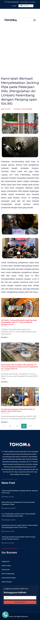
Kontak (14, 6)
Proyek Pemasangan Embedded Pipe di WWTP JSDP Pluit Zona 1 (17, 410)
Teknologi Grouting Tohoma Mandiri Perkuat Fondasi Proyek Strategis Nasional (18, 538)
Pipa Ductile (6, 570)
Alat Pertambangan (8, 574)
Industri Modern (7, 582)
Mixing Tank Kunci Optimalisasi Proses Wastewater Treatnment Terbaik (18, 503)
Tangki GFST (6, 562)
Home (4, 37)
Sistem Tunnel (6, 566)
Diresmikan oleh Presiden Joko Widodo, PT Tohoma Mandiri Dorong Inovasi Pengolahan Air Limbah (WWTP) (19, 367)
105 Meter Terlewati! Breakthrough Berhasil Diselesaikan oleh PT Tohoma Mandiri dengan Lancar (19, 322)
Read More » (4, 337)
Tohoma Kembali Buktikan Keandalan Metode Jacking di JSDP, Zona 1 (20, 492)
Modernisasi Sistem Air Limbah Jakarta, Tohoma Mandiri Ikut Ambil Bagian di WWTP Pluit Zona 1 (20, 526)
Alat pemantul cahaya (9, 578)
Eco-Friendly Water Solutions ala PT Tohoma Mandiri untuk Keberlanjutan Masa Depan (18, 515)
